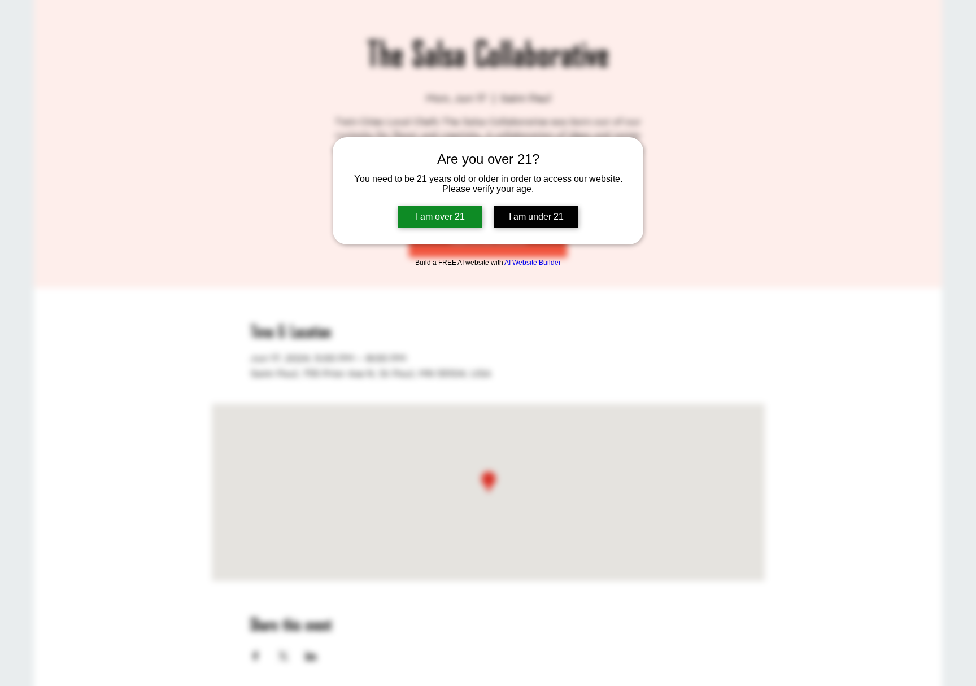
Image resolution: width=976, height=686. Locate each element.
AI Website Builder (532, 262)
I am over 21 (440, 216)
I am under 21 (536, 216)
